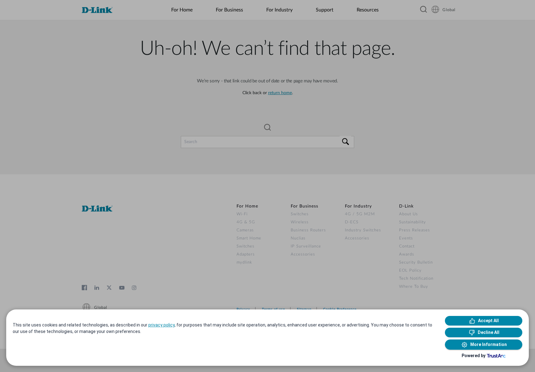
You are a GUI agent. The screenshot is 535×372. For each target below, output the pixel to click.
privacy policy (161, 324)
